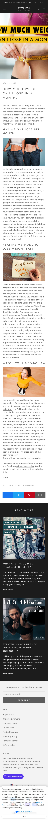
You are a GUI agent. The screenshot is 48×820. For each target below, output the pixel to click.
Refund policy (9, 745)
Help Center (8, 714)
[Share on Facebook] (8, 495)
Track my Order (10, 723)
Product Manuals (10, 732)
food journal (8, 300)
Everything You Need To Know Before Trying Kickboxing (20, 648)
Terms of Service (11, 740)
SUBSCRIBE (24, 700)
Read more (8, 589)
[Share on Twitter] (18, 495)
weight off (7, 409)
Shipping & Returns (11, 719)
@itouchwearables (34, 463)
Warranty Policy (10, 736)
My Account (8, 727)
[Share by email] (40, 495)
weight (16, 227)
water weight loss (16, 187)
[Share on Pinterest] (29, 495)
